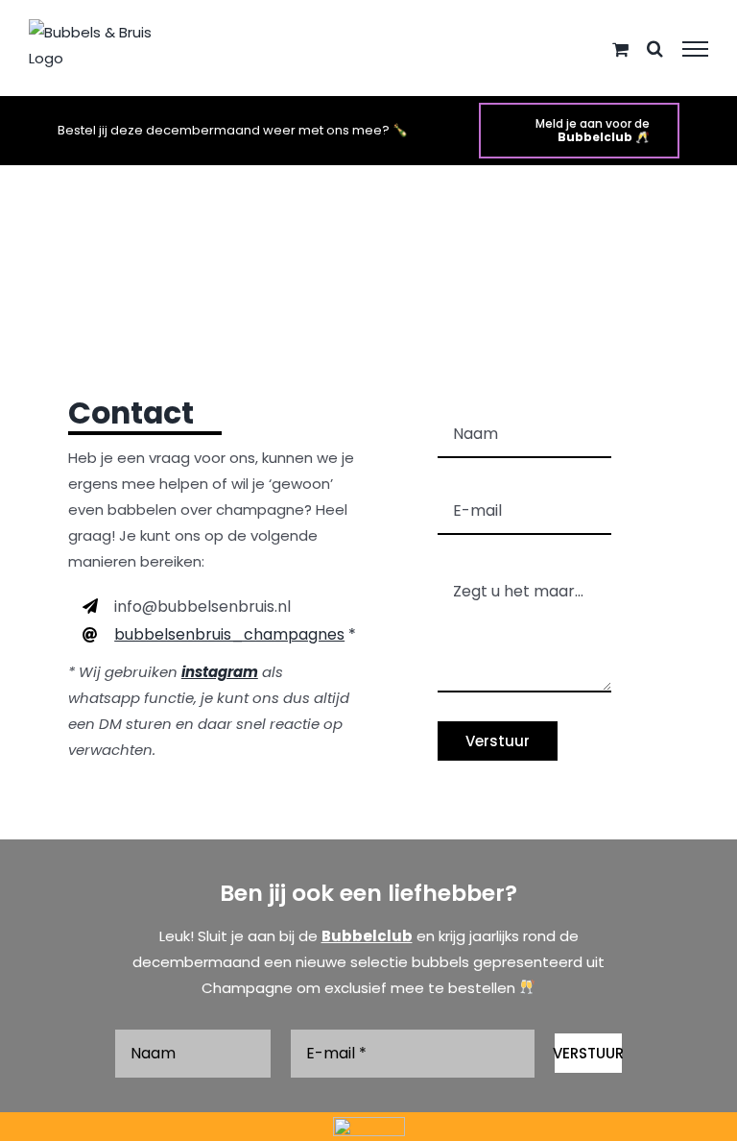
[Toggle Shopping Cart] (620, 49)
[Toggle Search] (655, 48)
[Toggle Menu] (695, 49)
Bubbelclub (367, 936)
